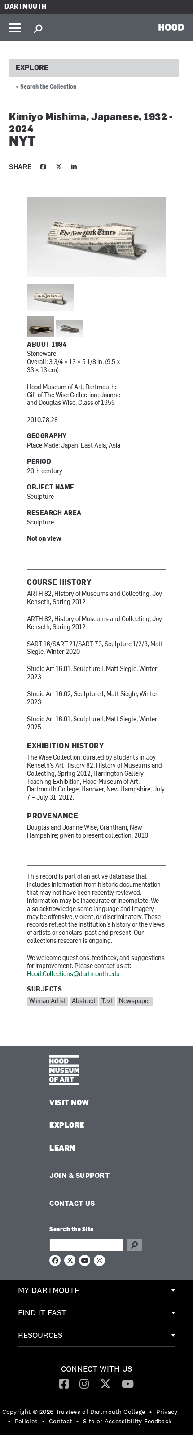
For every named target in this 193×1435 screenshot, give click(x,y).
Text (107, 1001)
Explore (32, 68)
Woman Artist (47, 1001)
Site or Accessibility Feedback (127, 1421)
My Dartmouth (49, 1290)
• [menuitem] (150, 1412)
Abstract (84, 1001)
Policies (26, 1421)
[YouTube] (128, 1383)
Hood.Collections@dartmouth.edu (73, 974)
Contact (60, 1421)
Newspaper (134, 1001)
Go (134, 1245)
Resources (40, 1335)
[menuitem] (96, 1291)
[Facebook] (64, 1383)
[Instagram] (84, 1383)
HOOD (171, 26)
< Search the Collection (46, 87)
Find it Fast (42, 1312)
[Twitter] (105, 1383)
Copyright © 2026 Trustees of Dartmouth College (73, 1412)
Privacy (166, 1412)
